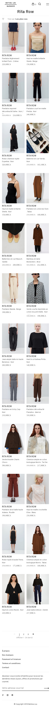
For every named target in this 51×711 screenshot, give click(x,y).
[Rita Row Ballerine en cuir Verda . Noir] (38, 138)
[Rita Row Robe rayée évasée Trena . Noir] (13, 539)
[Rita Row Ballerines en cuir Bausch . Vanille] (13, 239)
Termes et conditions (11, 663)
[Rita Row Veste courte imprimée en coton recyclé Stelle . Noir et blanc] (38, 289)
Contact (5, 667)
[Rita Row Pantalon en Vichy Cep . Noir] (13, 389)
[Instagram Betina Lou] (7, 695)
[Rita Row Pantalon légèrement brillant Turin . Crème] (13, 38)
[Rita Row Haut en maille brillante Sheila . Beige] (38, 38)
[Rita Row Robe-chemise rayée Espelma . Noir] (13, 138)
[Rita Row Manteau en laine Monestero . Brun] (38, 239)
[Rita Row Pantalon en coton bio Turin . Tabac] (38, 188)
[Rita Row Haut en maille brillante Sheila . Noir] (13, 188)
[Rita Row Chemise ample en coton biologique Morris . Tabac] (38, 539)
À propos (6, 651)
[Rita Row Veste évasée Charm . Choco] (13, 439)
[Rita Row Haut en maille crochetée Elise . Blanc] (38, 489)
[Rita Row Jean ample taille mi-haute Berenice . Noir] (13, 339)
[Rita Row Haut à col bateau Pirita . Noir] (38, 339)
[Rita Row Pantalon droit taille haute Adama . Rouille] (13, 489)
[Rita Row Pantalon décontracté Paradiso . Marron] (38, 389)
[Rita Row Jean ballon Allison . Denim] (38, 589)
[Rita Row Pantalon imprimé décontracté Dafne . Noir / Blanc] (13, 88)
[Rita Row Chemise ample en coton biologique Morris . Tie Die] (38, 439)
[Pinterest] (12, 695)
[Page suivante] (33, 634)
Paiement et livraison (11, 659)
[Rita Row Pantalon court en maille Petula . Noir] (38, 88)
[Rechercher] (39, 4)
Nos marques (7, 655)
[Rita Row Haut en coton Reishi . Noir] (13, 589)
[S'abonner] (46, 688)
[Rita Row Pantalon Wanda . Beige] (13, 289)
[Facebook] (3, 695)
